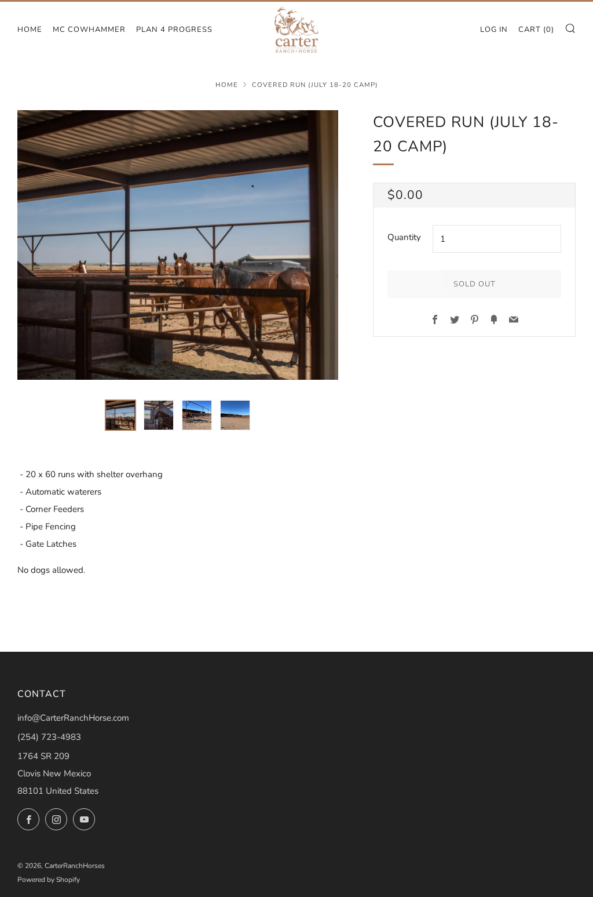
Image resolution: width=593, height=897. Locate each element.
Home (29, 29)
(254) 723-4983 (49, 737)
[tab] (120, 415)
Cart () (536, 29)
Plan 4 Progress (174, 29)
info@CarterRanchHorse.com (73, 718)
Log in (494, 29)
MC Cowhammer (89, 29)
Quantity (404, 237)
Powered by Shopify (48, 879)
